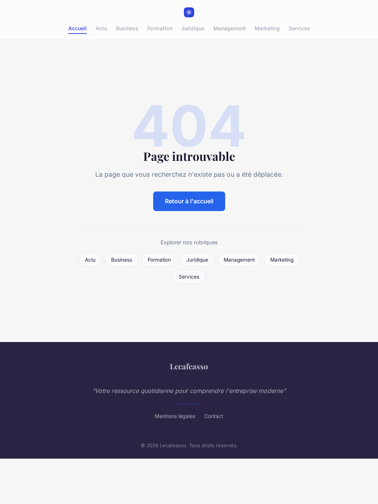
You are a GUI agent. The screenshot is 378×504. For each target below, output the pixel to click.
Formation (159, 28)
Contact (213, 416)
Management (229, 28)
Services (299, 28)
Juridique (193, 28)
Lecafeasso (189, 366)
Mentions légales (175, 416)
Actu (101, 28)
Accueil (77, 28)
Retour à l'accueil (189, 201)
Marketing (267, 28)
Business (127, 28)
